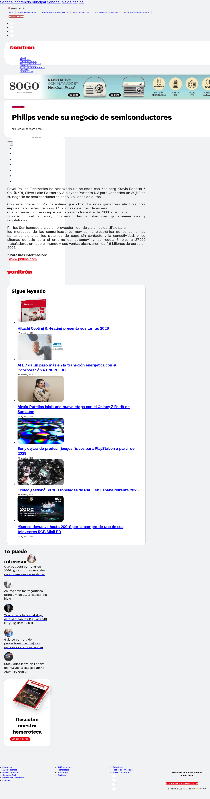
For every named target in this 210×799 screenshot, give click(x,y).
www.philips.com (23, 259)
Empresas (25, 60)
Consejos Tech (9, 775)
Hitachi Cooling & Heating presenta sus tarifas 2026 (63, 328)
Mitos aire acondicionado (127, 12)
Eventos (6, 780)
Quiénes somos (65, 767)
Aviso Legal (118, 767)
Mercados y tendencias (32, 68)
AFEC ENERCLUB (73, 12)
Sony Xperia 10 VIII (19, 12)
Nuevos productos (30, 64)
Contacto (62, 775)
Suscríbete (63, 772)
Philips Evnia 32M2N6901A (46, 12)
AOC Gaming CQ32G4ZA (98, 12)
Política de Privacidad (123, 770)
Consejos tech (28, 66)
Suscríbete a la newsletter (182, 783)
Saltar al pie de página (65, 2)
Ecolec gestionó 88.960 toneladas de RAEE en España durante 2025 (78, 490)
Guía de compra (28, 62)
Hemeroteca (26, 72)
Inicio (23, 58)
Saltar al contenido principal (23, 2)
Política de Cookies (122, 772)
